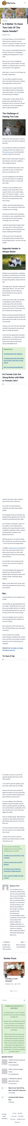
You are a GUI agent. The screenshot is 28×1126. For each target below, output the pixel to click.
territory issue (9, 152)
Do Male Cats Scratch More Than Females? (6, 946)
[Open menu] (24, 3)
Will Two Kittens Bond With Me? (21, 945)
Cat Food (12, 1119)
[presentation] (14, 969)
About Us (17, 1122)
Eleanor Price (7, 35)
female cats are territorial (16, 548)
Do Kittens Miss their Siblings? (13, 354)
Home (14, 1113)
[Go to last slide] (6, 976)
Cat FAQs (4, 20)
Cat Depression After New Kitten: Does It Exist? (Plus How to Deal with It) (14, 361)
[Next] (22, 976)
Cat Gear (14, 1116)
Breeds (20, 1113)
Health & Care (21, 1119)
